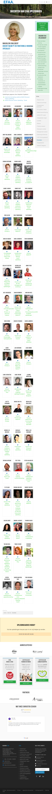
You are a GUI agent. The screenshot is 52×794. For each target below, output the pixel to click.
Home (5, 612)
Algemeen (38, 765)
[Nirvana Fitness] (14, 651)
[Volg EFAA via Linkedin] (43, 776)
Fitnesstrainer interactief (40, 106)
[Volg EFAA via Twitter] (39, 776)
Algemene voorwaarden (28, 790)
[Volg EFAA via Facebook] (36, 776)
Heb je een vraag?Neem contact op (42, 26)
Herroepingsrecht (39, 790)
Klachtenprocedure (11, 790)
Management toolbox (42, 131)
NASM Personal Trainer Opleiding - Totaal (16, 100)
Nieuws (39, 123)
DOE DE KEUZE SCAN (26, 634)
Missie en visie (40, 99)
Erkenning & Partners (42, 134)
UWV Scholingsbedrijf (42, 137)
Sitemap (47, 790)
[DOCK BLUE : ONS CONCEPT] (38, 651)
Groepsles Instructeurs (41, 763)
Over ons (9, 612)
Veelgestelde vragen (42, 118)
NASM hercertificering (42, 112)
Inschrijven (40, 772)
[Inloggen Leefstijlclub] (44, 2)
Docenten (39, 140)
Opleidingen (23, 748)
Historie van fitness (41, 102)
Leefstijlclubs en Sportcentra (39, 757)
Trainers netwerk (41, 126)
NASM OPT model (41, 115)
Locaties (39, 120)
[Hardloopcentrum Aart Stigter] (14, 699)
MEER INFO (10, 681)
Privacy (19, 790)
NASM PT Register (41, 145)
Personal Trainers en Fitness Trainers (40, 761)
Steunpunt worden (41, 129)
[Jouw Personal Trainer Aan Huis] (38, 699)
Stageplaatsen (40, 142)
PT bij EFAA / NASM (41, 109)
